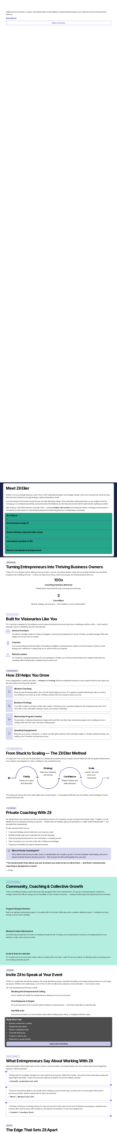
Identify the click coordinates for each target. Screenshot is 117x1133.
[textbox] (26, 780)
